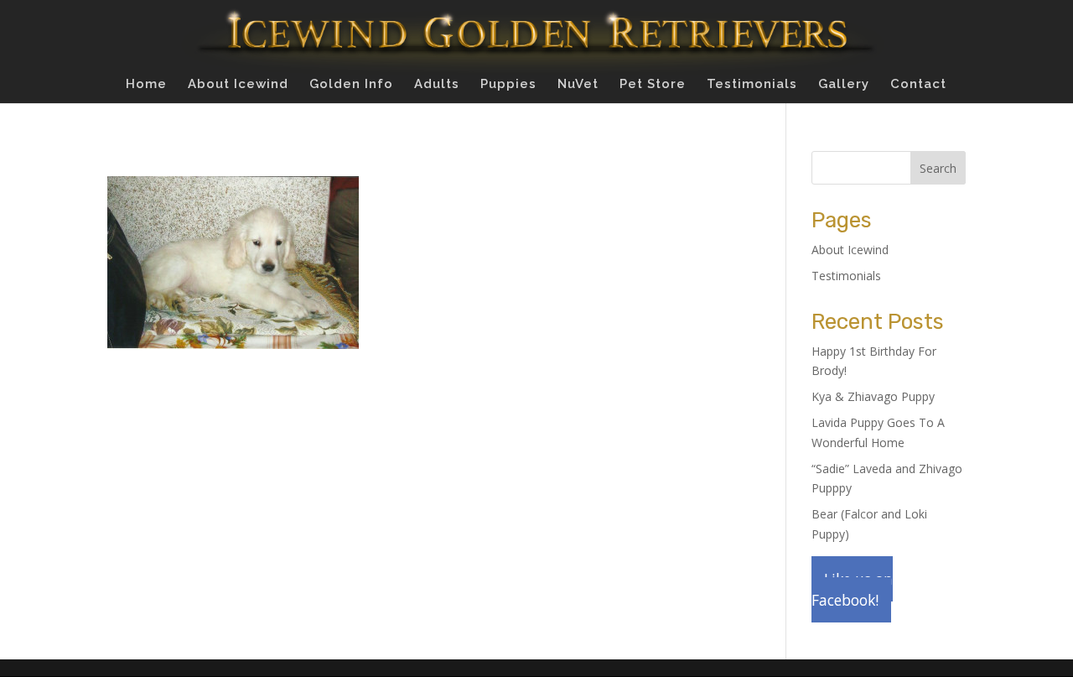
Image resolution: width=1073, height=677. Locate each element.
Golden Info (351, 84)
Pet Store (652, 84)
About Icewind (238, 84)
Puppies (508, 84)
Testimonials (752, 84)
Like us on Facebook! (852, 589)
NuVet (578, 84)
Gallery (843, 84)
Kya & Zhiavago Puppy (873, 396)
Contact (918, 84)
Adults (436, 84)
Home (146, 84)
